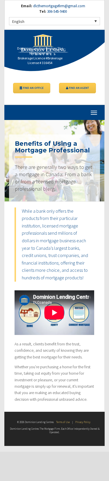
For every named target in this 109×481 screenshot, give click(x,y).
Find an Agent (78, 88)
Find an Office (33, 88)
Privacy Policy (82, 422)
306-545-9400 (56, 11)
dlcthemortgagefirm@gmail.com (59, 5)
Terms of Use (63, 422)
